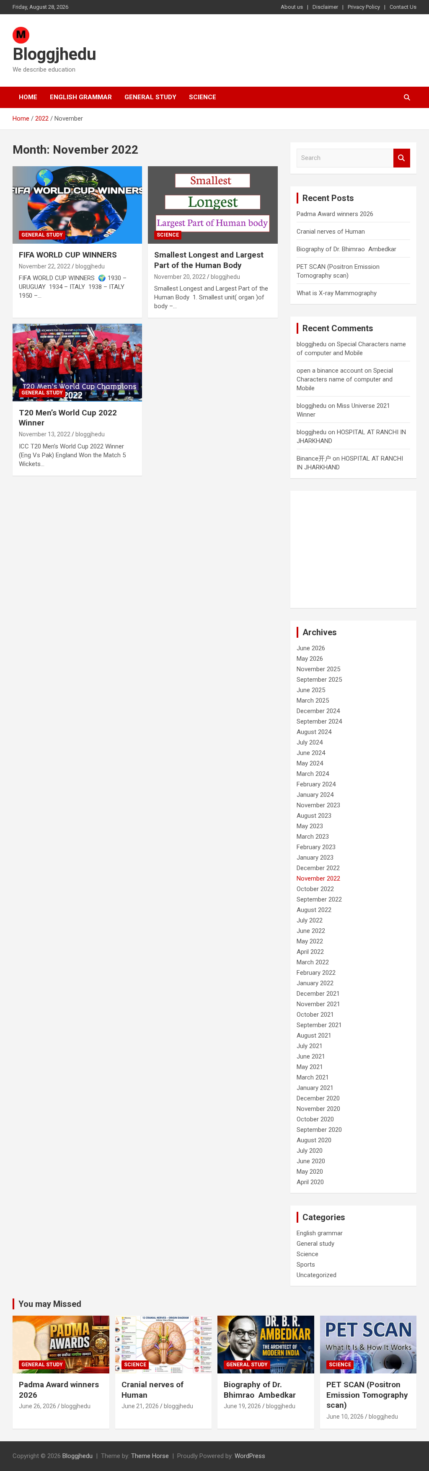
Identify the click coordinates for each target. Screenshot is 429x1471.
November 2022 (318, 878)
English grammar (81, 97)
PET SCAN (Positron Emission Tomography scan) (367, 1395)
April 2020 (310, 1182)
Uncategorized (316, 1275)
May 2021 (310, 1067)
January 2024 (315, 795)
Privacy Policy (364, 7)
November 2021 (318, 1004)
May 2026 (310, 658)
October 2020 (315, 1119)
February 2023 (316, 847)
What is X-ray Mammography (337, 293)
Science (202, 97)
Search (401, 158)
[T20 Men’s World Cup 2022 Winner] (77, 363)
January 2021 (315, 1088)
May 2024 (310, 763)
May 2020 (310, 1171)
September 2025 (319, 679)
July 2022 (310, 920)
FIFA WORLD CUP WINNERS (69, 255)
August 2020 (314, 1140)
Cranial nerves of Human (331, 231)
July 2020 (310, 1150)
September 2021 (319, 1025)
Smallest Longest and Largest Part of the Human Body (209, 260)
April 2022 (310, 952)
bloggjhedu (90, 266)
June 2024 (311, 753)
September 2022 (319, 899)
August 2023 (314, 815)
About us (292, 7)
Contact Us (403, 7)
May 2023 (310, 826)
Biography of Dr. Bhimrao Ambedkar (346, 249)
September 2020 (319, 1130)
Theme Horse (150, 1456)
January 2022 (315, 983)
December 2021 (318, 993)
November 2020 (318, 1109)
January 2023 (315, 857)
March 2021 (313, 1077)
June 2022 (311, 931)
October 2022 (315, 889)
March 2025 (313, 700)
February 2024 (316, 784)
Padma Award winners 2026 (335, 214)
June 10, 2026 (345, 1416)
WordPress (250, 1456)
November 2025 (318, 669)
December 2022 (318, 868)
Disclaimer (325, 7)
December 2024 (318, 711)
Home (28, 97)
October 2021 (315, 1014)
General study (150, 97)
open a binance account (330, 370)
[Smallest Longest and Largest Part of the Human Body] (212, 205)
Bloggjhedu (54, 54)
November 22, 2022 (44, 266)
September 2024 (319, 721)
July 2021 (310, 1046)
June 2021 (311, 1056)
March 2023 (313, 836)
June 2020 (311, 1161)
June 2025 (311, 690)
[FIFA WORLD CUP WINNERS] (77, 205)
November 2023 (318, 805)
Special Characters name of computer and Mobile (345, 379)
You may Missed (49, 1304)
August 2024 (314, 732)
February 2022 (316, 972)
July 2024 (310, 742)
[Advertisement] (353, 549)
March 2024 (313, 774)
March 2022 (313, 962)
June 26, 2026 (37, 1406)
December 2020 (318, 1098)
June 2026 (311, 648)
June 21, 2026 (140, 1406)
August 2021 (314, 1035)
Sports (306, 1264)
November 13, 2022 (44, 434)
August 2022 (314, 910)
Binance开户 (314, 458)
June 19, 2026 (242, 1406)
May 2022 (310, 941)
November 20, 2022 (180, 276)
